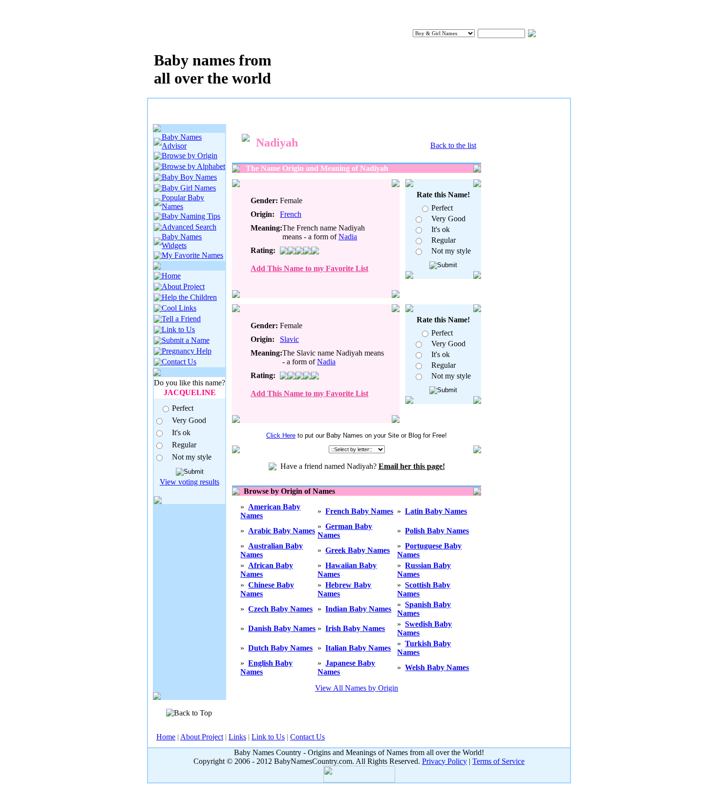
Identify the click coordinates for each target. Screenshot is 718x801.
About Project (183, 286)
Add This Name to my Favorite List (309, 268)
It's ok (181, 432)
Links (237, 737)
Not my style (191, 457)
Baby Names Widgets (182, 241)
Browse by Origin (189, 155)
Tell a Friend (181, 319)
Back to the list (453, 145)
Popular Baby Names (183, 202)
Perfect (182, 408)
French (290, 214)
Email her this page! (412, 466)
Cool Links (179, 308)
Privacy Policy (444, 761)
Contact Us (179, 362)
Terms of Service (498, 761)
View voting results (189, 482)
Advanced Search (189, 227)
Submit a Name (186, 340)
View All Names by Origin (356, 688)
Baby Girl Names (189, 188)
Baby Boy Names (189, 177)
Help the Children (189, 297)
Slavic (289, 339)
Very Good (189, 420)
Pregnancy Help (186, 351)
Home (171, 276)
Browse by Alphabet (193, 166)
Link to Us (178, 329)
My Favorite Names (192, 255)
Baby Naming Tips (191, 216)
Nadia (347, 236)
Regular (184, 445)
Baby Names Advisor (182, 141)
